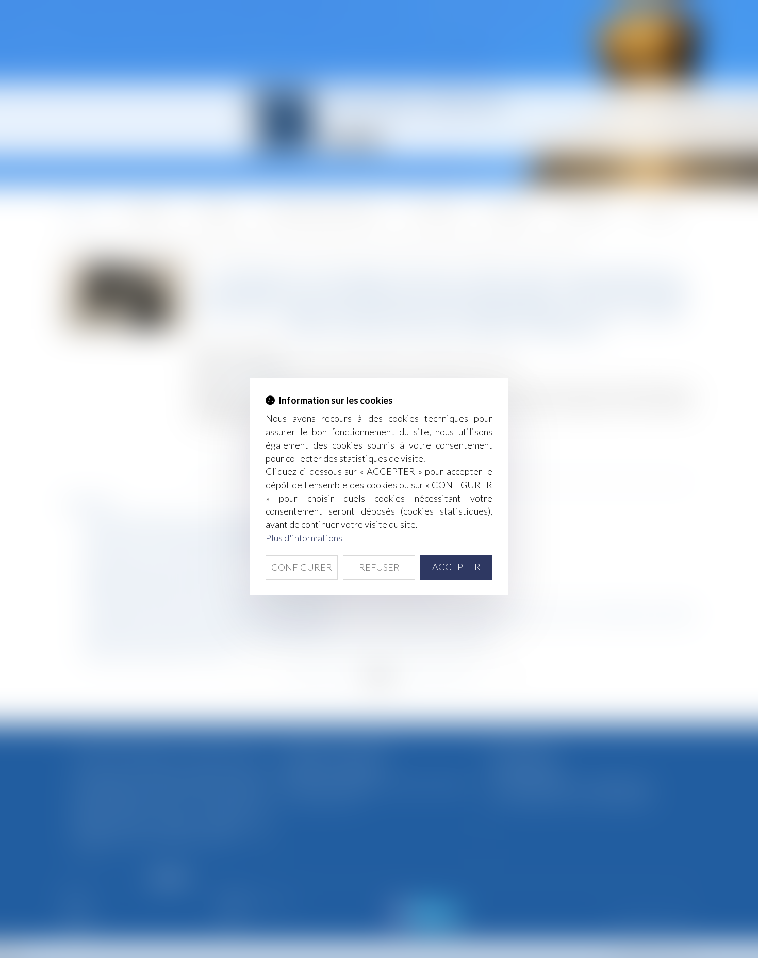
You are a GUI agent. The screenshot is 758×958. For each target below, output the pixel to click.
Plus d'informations (304, 537)
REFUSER (379, 567)
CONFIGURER (301, 567)
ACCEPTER (456, 566)
